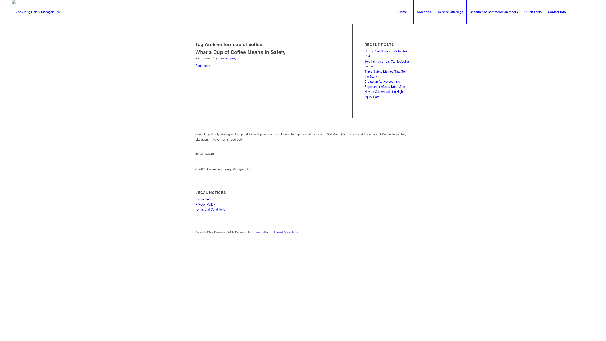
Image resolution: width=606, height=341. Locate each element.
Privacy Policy (205, 204)
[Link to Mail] (590, 11)
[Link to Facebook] (576, 11)
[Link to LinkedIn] (583, 11)
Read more (202, 65)
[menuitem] (402, 12)
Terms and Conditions (210, 209)
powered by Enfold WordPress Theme (277, 232)
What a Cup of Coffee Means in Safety (240, 51)
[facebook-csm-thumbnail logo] (36, 12)
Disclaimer (202, 199)
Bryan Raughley (227, 58)
